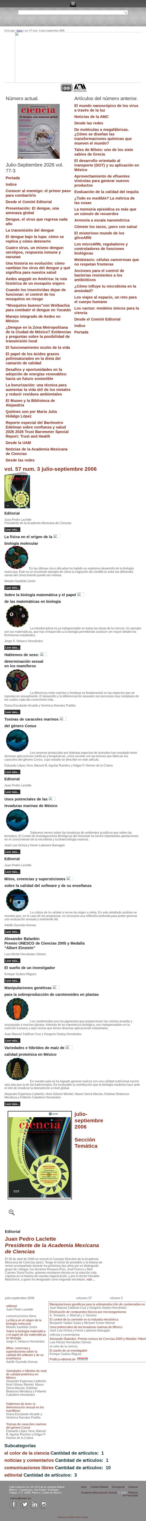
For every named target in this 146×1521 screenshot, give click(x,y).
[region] (73, 57)
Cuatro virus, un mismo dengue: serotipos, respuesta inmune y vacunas (35, 252)
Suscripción (118, 1487)
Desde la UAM (18, 443)
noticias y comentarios (29, 1460)
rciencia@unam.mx (20, 1498)
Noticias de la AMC (91, 117)
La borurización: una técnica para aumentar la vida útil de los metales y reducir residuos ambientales (38, 389)
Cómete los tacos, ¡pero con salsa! (105, 227)
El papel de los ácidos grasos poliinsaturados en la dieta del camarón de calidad (33, 358)
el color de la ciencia (26, 1453)
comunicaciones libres (29, 1467)
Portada (13, 178)
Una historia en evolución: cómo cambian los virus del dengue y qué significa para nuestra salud (38, 267)
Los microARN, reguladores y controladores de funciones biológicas (101, 248)
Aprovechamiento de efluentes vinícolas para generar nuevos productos (102, 180)
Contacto (133, 1487)
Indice (11, 184)
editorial (13, 1475)
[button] (73, 57)
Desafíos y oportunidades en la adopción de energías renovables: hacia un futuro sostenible (36, 374)
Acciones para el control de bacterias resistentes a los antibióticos (99, 275)
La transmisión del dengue (30, 230)
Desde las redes (20, 460)
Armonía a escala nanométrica (101, 220)
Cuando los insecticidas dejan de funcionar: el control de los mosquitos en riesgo (36, 294)
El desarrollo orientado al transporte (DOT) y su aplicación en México (106, 165)
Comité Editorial (99, 1487)
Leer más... (12, 529)
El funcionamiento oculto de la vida (38, 347)
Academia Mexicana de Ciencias (99, 1492)
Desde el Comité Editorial (29, 202)
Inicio (19, 30)
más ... (90, 1279)
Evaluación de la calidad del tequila (106, 192)
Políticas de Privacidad (130, 1494)
